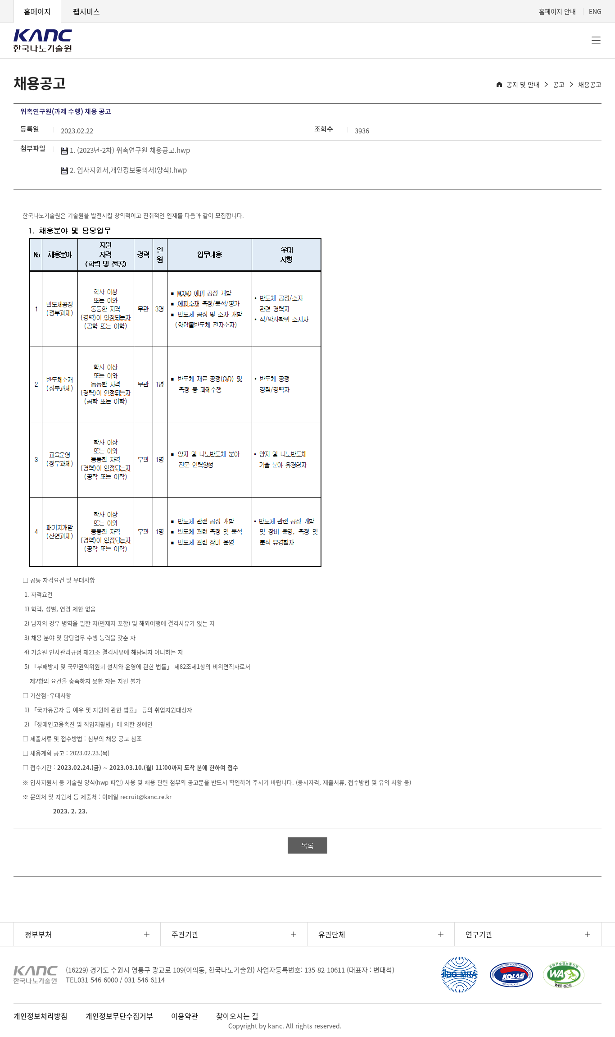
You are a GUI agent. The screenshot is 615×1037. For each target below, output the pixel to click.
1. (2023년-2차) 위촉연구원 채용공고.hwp (129, 150)
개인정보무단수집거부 (119, 1015)
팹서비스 (86, 11)
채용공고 (589, 84)
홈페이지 (37, 11)
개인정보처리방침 (41, 1015)
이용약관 (184, 1015)
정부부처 (38, 934)
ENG (595, 11)
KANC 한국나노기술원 (43, 41)
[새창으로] (459, 974)
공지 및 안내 (522, 84)
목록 (307, 845)
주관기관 (185, 934)
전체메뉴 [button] (596, 40)
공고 (559, 84)
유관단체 (331, 934)
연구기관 (479, 934)
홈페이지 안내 (557, 11)
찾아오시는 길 (237, 1015)
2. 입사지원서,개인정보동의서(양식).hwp (127, 170)
